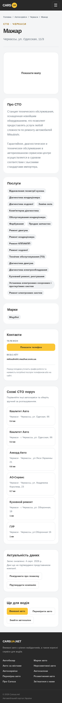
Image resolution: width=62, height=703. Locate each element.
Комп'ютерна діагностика (24, 210)
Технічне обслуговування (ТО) (27, 256)
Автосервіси (21, 17)
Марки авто (40, 660)
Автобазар (9, 660)
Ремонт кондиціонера (21, 237)
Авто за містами (12, 665)
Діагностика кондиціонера (24, 197)
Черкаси (34, 17)
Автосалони (41, 671)
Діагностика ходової (21, 204)
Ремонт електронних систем (25, 292)
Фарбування (16, 223)
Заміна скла (45, 204)
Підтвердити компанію (23, 585)
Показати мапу (31, 73)
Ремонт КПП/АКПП (19, 243)
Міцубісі (14, 317)
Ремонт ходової (18, 250)
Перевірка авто (12, 676)
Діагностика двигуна (21, 263)
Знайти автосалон (20, 620)
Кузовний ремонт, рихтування (26, 276)
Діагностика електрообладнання (28, 269)
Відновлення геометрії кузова (26, 191)
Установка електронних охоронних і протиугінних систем (30, 285)
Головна (7, 17)
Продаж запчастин (39, 223)
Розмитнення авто (44, 676)
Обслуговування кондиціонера (27, 217)
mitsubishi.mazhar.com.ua (21, 359)
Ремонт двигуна (18, 230)
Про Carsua (9, 681)
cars (9, 5)
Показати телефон (31, 347)
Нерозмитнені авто (45, 665)
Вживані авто (17, 611)
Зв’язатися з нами (44, 681)
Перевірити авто (42, 611)
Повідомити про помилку (24, 576)
